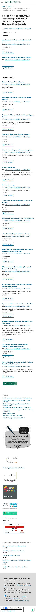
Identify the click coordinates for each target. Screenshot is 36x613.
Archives (10, 6)
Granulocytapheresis (8, 167)
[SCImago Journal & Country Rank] (13, 468)
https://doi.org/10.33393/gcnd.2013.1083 (17, 136)
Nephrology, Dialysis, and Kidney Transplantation (17, 398)
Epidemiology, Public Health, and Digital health (17, 407)
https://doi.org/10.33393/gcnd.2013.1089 (17, 236)
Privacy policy (21, 585)
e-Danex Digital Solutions (21, 600)
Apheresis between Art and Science (13, 82)
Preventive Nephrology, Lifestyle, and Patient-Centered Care (16, 404)
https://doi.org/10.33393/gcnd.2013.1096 (17, 366)
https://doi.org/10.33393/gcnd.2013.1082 (17, 119)
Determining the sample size (11, 555)
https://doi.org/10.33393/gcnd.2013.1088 (17, 220)
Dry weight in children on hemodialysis (14, 546)
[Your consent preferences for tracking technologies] (32, 609)
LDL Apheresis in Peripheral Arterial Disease (15, 233)
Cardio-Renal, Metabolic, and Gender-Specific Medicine (16, 400)
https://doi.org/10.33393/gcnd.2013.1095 (17, 349)
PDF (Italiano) (8, 52)
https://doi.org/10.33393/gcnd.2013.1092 (17, 288)
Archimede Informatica (16, 598)
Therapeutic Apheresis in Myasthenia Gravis (15, 134)
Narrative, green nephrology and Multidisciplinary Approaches (18, 410)
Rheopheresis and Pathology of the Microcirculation (18, 218)
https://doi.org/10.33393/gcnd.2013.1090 (17, 253)
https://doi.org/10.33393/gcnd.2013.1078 (17, 44)
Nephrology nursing (9, 413)
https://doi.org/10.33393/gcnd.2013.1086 (17, 187)
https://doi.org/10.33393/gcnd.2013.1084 (17, 152)
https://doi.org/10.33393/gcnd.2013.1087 (17, 205)
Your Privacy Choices (14, 608)
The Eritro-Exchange (8, 185)
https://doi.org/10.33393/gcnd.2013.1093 (17, 306)
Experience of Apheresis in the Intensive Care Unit (17, 304)
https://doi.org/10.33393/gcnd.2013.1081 (17, 101)
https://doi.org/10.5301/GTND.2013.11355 (18, 28)
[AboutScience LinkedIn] (5, 597)
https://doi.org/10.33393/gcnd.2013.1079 (17, 60)
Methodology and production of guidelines (15, 567)
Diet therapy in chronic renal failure (13, 550)
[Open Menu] (2, 2)
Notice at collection (8, 611)
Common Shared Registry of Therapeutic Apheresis (17, 150)
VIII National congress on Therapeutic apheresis (16, 57)
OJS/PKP (23, 597)
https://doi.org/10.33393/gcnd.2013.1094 (17, 325)
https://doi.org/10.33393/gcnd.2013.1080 (17, 84)
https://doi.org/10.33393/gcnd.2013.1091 (17, 271)
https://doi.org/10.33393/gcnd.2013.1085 (17, 170)
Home (3, 6)
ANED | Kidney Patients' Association (14, 418)
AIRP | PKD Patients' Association (13, 415)
